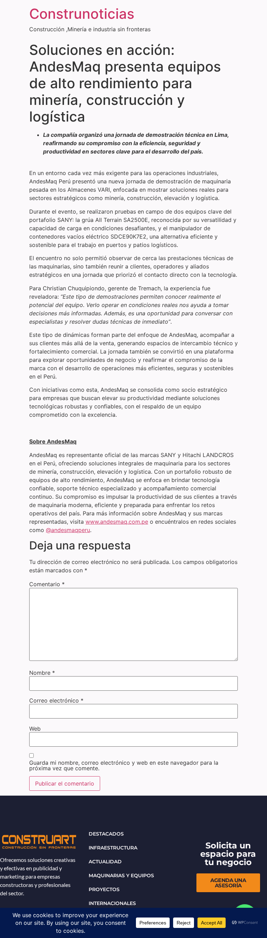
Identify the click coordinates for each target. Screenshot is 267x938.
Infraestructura (113, 848)
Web (35, 728)
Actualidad (105, 861)
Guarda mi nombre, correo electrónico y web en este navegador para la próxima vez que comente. (123, 765)
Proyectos (104, 889)
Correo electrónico (56, 700)
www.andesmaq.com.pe (117, 521)
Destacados (106, 834)
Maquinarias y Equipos (121, 875)
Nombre (42, 672)
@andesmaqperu (68, 529)
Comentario (47, 584)
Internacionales (112, 903)
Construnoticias (81, 13)
